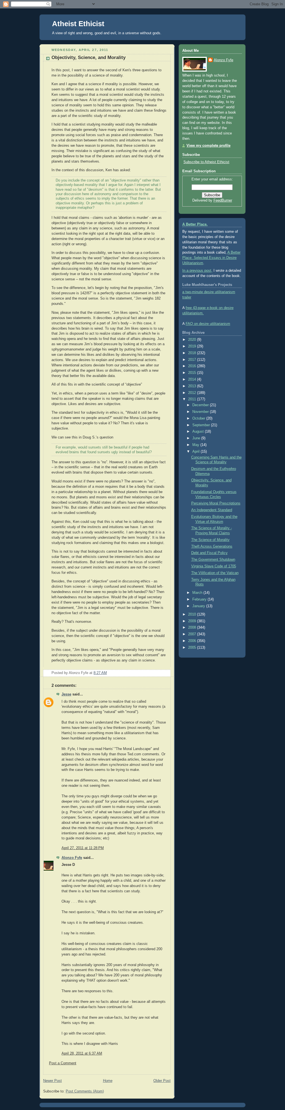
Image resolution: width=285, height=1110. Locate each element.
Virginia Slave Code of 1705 (213, 566)
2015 (192, 373)
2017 (192, 360)
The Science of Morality (210, 540)
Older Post (162, 1081)
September (201, 425)
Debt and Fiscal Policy (209, 553)
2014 (192, 379)
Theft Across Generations (211, 546)
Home (107, 1081)
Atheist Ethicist (78, 23)
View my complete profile (208, 146)
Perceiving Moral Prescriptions (215, 503)
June (196, 438)
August (198, 431)
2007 (192, 634)
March (197, 593)
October (199, 418)
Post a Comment (62, 1063)
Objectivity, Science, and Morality (88, 57)
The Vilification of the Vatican (215, 573)
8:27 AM (100, 673)
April (196, 452)
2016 (192, 366)
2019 (192, 346)
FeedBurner (222, 200)
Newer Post (52, 1081)
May (196, 445)
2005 (192, 648)
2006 (192, 641)
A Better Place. (195, 224)
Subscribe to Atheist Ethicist (206, 162)
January (199, 606)
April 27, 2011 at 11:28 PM (83, 848)
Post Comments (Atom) (85, 1091)
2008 (192, 627)
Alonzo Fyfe (72, 858)
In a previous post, (197, 271)
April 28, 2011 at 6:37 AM (82, 1053)
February (200, 599)
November (201, 412)
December (201, 405)
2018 (192, 353)
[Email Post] (165, 673)
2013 (192, 386)
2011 (192, 399)
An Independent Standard (211, 510)
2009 (192, 621)
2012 (192, 393)
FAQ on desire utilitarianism (208, 324)
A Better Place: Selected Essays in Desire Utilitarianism (211, 258)
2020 (192, 340)
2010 (192, 614)
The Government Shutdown (213, 560)
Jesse (66, 694)
